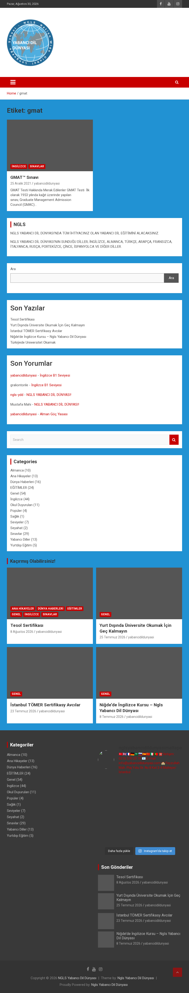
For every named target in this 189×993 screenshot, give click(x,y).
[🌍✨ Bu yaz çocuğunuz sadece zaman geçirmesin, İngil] (129, 811)
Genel (14, 493)
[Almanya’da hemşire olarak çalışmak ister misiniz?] (172, 798)
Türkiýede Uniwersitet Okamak (33, 342)
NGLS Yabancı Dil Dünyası (77, 978)
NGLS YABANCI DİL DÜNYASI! (49, 395)
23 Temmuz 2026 (23, 711)
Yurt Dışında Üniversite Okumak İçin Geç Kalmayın (47, 325)
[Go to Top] (177, 972)
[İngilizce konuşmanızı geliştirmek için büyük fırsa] (129, 785)
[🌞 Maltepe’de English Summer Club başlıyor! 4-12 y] (107, 811)
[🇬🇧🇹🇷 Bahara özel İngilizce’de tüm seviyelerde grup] (172, 837)
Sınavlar (37, 166)
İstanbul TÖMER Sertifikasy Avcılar (36, 331)
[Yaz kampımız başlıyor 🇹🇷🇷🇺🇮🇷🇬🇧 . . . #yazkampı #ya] (151, 811)
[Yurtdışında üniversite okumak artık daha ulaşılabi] (172, 785)
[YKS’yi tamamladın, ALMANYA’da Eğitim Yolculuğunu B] (129, 798)
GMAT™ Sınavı (24, 177)
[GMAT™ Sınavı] (50, 145)
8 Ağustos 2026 (21, 632)
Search (174, 440)
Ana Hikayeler (20, 476)
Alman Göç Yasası (54, 414)
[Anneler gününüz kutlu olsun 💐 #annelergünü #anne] (151, 824)
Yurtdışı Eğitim (21, 545)
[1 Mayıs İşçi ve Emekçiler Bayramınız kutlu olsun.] (107, 837)
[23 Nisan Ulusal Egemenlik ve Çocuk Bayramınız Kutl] (129, 837)
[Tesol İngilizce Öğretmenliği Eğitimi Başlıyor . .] (151, 785)
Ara (13, 269)
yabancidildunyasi (47, 183)
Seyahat (16, 528)
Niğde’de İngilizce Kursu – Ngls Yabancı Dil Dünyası (48, 337)
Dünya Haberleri (22, 482)
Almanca (17, 470)
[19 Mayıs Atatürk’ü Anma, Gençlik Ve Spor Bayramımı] (107, 824)
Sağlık (14, 516)
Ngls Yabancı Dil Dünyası (136, 978)
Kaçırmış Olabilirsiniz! (32, 561)
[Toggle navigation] (13, 82)
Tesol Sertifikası (22, 319)
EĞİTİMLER (18, 488)
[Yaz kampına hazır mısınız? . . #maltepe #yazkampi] (172, 824)
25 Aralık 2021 (20, 183)
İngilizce (19, 166)
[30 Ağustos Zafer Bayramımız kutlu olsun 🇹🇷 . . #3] (107, 785)
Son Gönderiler (117, 867)
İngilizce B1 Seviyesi (55, 375)
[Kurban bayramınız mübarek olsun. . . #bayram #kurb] (172, 811)
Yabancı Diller (20, 539)
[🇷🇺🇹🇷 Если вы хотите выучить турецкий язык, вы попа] (151, 837)
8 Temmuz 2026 (112, 717)
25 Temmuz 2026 (112, 637)
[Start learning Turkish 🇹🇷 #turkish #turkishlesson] (129, 824)
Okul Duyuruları (21, 505)
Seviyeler (17, 522)
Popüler (16, 511)
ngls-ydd (16, 395)
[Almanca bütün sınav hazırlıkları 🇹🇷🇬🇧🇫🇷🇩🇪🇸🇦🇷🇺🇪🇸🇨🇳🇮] (151, 798)
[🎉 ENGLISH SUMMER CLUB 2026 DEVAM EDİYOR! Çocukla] (107, 798)
